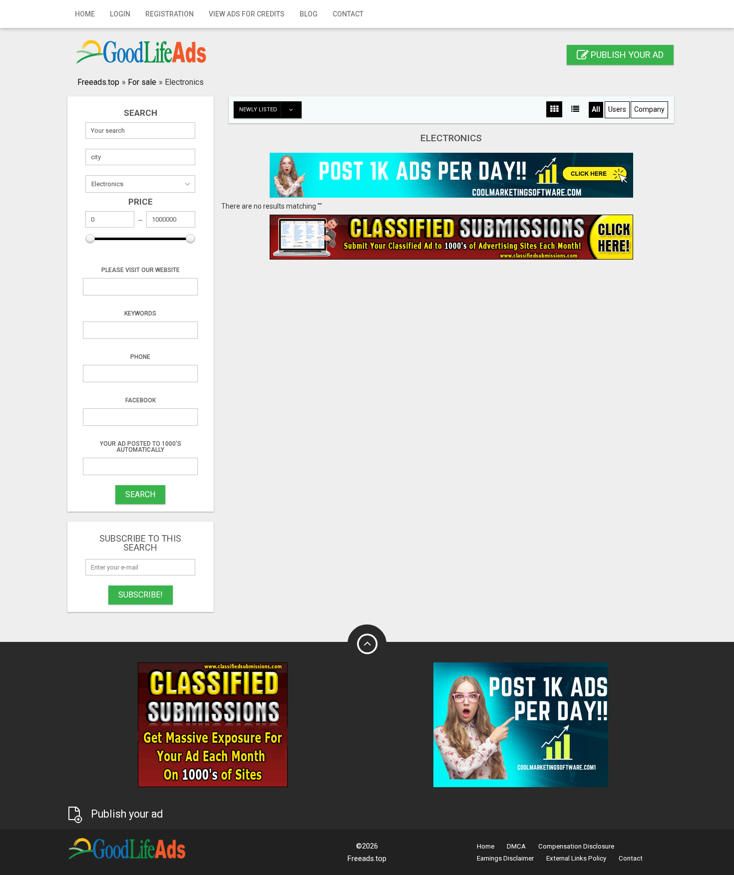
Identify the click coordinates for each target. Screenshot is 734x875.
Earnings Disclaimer (505, 858)
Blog (309, 14)
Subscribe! (140, 594)
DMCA (516, 846)
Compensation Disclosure (576, 846)
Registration (169, 14)
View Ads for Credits (247, 14)
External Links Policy (576, 858)
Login (120, 14)
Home (85, 14)
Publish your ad (626, 54)
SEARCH (140, 494)
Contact (348, 14)
